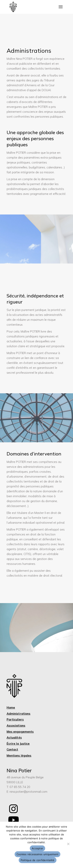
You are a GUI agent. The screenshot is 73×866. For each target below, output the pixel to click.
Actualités (14, 737)
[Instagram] (13, 809)
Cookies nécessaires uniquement (38, 854)
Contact (12, 749)
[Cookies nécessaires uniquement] (68, 844)
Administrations (19, 713)
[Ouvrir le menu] (60, 7)
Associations (16, 725)
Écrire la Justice (18, 743)
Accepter (37, 848)
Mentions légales (19, 755)
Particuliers (15, 719)
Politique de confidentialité (38, 860)
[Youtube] (13, 820)
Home (11, 707)
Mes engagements (20, 731)
